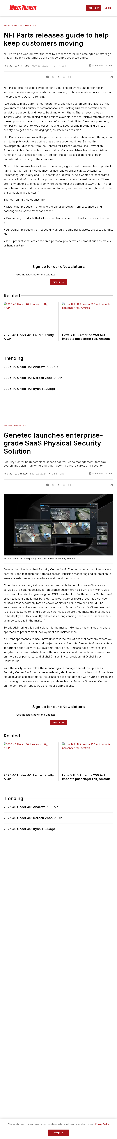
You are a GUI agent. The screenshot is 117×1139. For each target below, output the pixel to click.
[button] (6, 8)
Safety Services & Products (20, 25)
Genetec (23, 473)
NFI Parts (23, 65)
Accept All (58, 1133)
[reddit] (64, 76)
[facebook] (47, 76)
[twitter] (58, 76)
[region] (58, 1129)
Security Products (15, 425)
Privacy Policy (102, 1124)
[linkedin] (53, 76)
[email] (69, 76)
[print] (111, 76)
